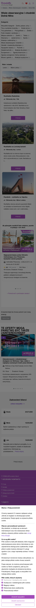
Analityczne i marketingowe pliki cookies (17, 583)
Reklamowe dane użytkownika (14, 588)
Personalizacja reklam (11, 590)
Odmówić (18, 605)
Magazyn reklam (9, 585)
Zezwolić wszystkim (18, 597)
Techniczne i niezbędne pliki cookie (15, 580)
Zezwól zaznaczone (18, 601)
